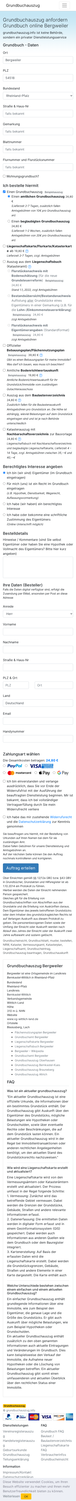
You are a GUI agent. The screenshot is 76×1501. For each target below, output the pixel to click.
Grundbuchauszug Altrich (31, 1074)
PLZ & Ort (10, 678)
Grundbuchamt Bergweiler (31, 1037)
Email (7, 713)
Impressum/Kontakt (17, 1472)
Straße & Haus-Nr (16, 106)
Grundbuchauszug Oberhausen (35, 1060)
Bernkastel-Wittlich (19, 994)
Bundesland (11, 88)
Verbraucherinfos (53, 1455)
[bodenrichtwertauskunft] (40, 375)
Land (6, 696)
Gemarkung (11, 124)
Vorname (9, 624)
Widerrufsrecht (61, 817)
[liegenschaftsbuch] (29, 266)
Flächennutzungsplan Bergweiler (35, 1032)
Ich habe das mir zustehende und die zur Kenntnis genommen (39, 821)
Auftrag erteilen (20, 868)
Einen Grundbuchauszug (35, 192)
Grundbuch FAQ (52, 1431)
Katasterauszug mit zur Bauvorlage (39, 433)
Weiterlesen (11, 1496)
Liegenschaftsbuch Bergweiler (34, 1046)
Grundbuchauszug (23, 5)
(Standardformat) (40, 329)
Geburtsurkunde (15, 1450)
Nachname (11, 642)
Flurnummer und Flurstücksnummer (29, 160)
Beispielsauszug (54, 192)
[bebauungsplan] (41, 355)
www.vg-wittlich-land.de (22, 1019)
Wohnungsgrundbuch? (22, 176)
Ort (5, 53)
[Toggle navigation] (64, 5)
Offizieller (36, 350)
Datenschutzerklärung (35, 822)
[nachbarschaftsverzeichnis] (19, 439)
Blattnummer (12, 142)
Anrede (8, 606)
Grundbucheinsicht (54, 1459)
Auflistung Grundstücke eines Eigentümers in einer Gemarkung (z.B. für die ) (41, 305)
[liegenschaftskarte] (26, 251)
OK (26, 1496)
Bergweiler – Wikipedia (29, 1051)
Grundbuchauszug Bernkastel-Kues (37, 1065)
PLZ (6, 70)
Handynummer (13, 731)
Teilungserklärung (16, 1459)
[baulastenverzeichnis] (19, 400)
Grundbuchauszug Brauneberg (34, 1069)
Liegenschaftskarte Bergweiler (34, 1041)
